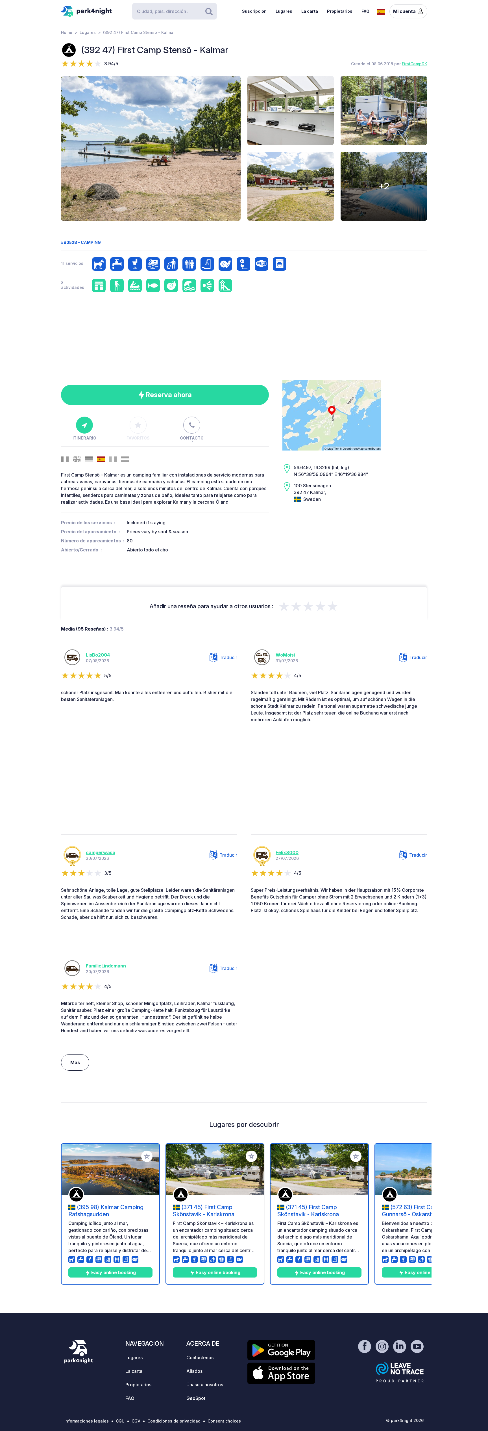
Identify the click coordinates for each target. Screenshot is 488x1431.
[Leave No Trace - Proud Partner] (400, 1372)
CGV (136, 1421)
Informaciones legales (86, 1421)
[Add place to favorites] (146, 1156)
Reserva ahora (168, 395)
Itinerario (84, 438)
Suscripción (254, 11)
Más (75, 1062)
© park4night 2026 (405, 1420)
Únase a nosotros (204, 1384)
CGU (120, 1421)
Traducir (228, 657)
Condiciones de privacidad (174, 1421)
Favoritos (138, 438)
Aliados (194, 1371)
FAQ (365, 11)
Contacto (192, 438)
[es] (380, 11)
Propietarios (339, 11)
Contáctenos (199, 1357)
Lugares (284, 11)
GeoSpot (195, 1398)
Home (66, 32)
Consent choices (224, 1421)
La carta (309, 11)
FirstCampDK (414, 63)
